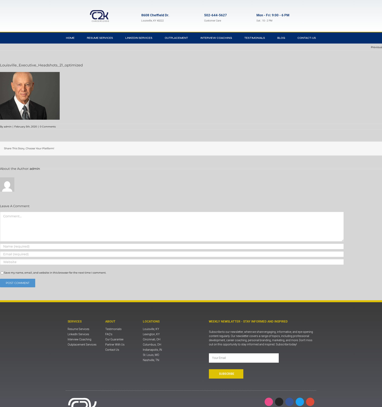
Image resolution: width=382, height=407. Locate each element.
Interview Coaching (216, 38)
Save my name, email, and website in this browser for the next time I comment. (55, 272)
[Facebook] (326, 148)
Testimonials (254, 38)
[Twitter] (332, 148)
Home (70, 38)
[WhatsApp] (351, 148)
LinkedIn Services (138, 38)
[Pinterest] (364, 148)
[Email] (377, 148)
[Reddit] (338, 148)
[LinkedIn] (345, 148)
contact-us (306, 38)
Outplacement (176, 38)
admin (8, 126)
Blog (281, 38)
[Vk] (370, 148)
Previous (376, 47)
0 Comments (48, 126)
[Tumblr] (358, 148)
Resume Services (100, 38)
